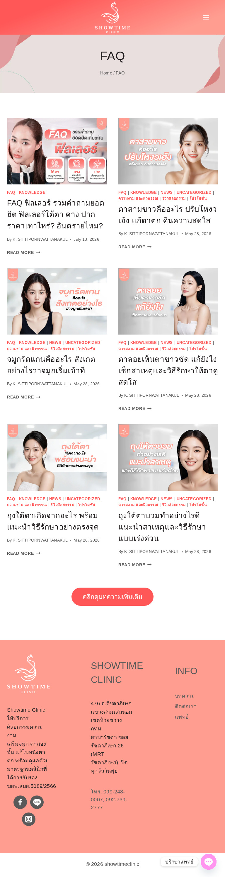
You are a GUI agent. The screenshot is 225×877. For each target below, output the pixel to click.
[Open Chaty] (209, 862)
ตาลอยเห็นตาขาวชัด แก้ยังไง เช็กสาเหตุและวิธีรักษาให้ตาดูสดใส (168, 370)
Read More (23, 252)
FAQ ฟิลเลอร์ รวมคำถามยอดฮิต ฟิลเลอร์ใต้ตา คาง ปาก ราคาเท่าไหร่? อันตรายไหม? (56, 214)
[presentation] (57, 151)
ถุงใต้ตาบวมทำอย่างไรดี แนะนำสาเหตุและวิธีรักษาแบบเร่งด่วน (162, 527)
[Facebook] (20, 802)
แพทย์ (182, 717)
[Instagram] (28, 819)
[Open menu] (209, 17)
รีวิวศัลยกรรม (174, 198)
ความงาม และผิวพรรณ (138, 198)
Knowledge (32, 193)
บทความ (185, 696)
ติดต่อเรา (186, 706)
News (167, 193)
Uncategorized (194, 193)
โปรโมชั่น (198, 198)
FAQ (11, 193)
